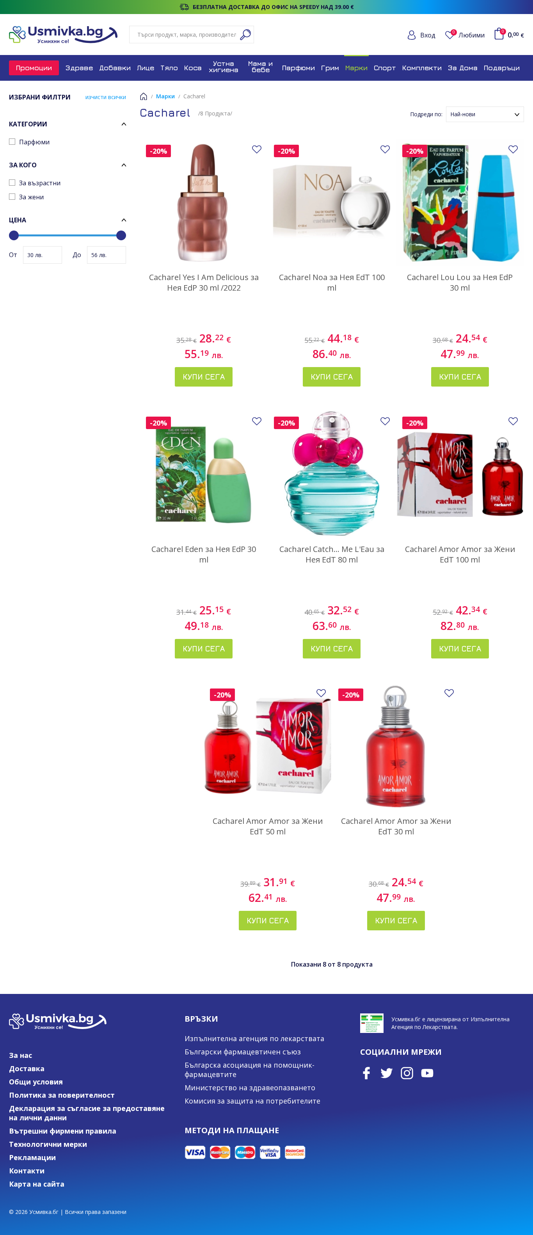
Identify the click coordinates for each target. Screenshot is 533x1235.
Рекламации (32, 1157)
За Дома (463, 68)
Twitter (386, 1073)
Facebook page (366, 1073)
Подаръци (502, 68)
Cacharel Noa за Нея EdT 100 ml (332, 282)
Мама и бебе (260, 66)
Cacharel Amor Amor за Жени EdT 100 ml (460, 554)
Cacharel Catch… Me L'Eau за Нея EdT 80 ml (331, 554)
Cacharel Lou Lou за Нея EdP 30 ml (460, 282)
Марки (356, 68)
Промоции (34, 68)
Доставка (26, 1068)
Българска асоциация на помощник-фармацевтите (249, 1069)
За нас (20, 1055)
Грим (330, 68)
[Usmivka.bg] (63, 34)
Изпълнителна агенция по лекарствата (254, 1038)
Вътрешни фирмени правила (62, 1131)
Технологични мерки (48, 1144)
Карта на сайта (36, 1184)
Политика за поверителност (62, 1095)
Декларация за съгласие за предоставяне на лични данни (87, 1113)
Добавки (115, 68)
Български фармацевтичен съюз (243, 1051)
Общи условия (36, 1081)
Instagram (407, 1073)
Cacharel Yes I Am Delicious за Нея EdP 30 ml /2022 (204, 282)
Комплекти (422, 68)
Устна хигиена (223, 66)
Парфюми (298, 68)
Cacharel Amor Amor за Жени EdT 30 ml (396, 826)
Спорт (385, 68)
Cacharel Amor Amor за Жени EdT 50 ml (268, 826)
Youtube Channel (427, 1073)
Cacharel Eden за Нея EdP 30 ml (203, 554)
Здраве (79, 68)
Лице (145, 68)
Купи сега (204, 376)
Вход (427, 35)
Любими (469, 34)
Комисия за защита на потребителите (252, 1100)
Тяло (169, 68)
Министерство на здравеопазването (250, 1087)
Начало (143, 96)
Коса (193, 68)
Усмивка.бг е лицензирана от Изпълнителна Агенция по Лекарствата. (450, 1023)
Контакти (26, 1170)
